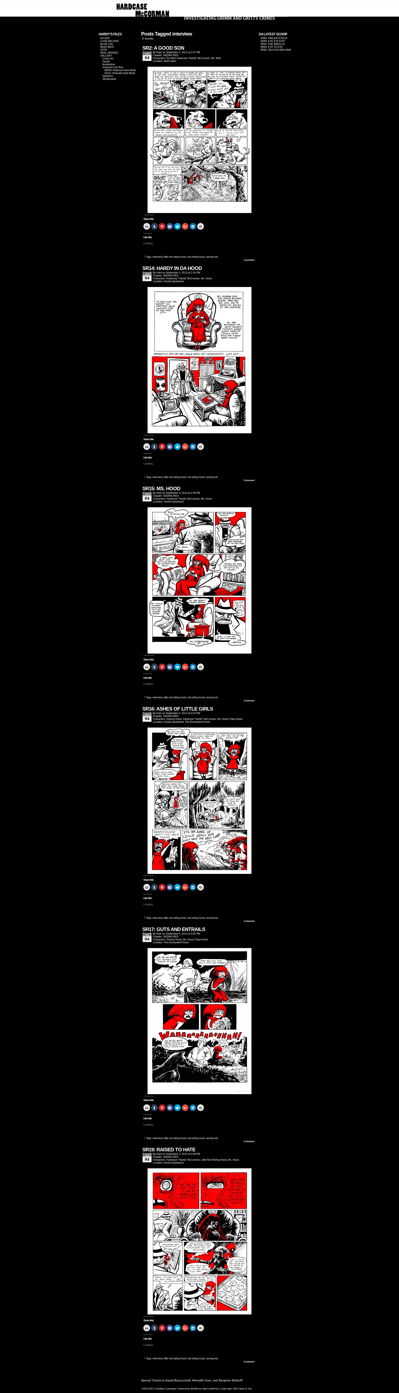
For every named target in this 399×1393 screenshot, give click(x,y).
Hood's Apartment (174, 281)
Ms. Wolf (216, 58)
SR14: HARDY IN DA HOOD (172, 268)
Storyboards (109, 79)
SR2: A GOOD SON (163, 48)
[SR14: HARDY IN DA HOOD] (199, 432)
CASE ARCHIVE (109, 41)
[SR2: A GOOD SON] (199, 212)
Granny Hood (174, 719)
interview (158, 256)
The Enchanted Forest (197, 722)
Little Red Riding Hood (214, 1159)
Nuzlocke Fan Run (112, 67)
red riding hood (196, 256)
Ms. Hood (206, 278)
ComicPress (213, 1388)
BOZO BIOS (107, 47)
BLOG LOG (106, 44)
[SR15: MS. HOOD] (199, 652)
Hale (159, 52)
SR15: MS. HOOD (161, 488)
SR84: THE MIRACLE (272, 44)
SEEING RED (171, 55)
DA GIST (105, 38)
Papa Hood (235, 719)
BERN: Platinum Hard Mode (120, 70)
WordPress (196, 1388)
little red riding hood (175, 256)
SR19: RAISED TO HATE (168, 1149)
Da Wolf (170, 58)
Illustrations (108, 64)
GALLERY (106, 55)
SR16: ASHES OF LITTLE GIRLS (177, 709)
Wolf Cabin (170, 61)
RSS (235, 1388)
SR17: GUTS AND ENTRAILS (173, 929)
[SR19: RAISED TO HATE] (199, 1313)
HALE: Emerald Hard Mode (120, 73)
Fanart (106, 61)
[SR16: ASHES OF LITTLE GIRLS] (199, 872)
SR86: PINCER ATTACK (273, 38)
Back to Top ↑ (246, 1388)
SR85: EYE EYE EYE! (272, 41)
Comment (249, 260)
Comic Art (107, 58)
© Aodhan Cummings (165, 1388)
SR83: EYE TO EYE (271, 47)
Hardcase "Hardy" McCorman (193, 58)
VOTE (103, 49)
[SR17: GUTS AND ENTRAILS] (199, 1093)
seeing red (212, 256)
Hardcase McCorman (200, 13)
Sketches (107, 76)
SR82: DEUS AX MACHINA (275, 49)
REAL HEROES (109, 52)
